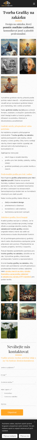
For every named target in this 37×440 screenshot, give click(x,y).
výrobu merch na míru (14, 271)
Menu (34, 4)
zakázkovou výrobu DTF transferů (16, 277)
